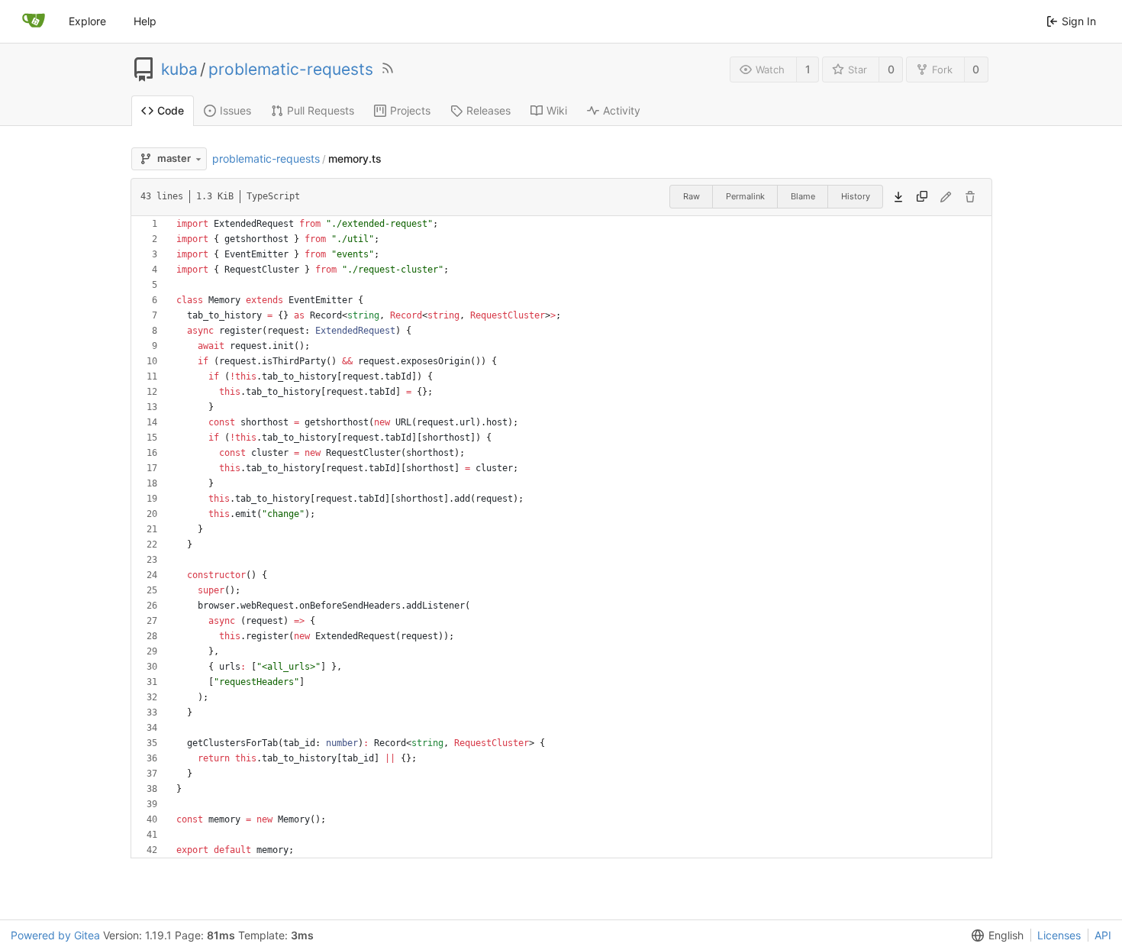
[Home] (33, 21)
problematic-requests (290, 69)
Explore (87, 21)
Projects (410, 110)
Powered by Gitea (55, 935)
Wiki (556, 110)
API (1103, 935)
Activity (621, 110)
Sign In (1079, 21)
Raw (691, 196)
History (855, 196)
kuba (179, 69)
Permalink (745, 196)
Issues (235, 110)
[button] (995, 935)
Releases (488, 110)
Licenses (1059, 935)
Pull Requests (320, 110)
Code (170, 110)
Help (145, 21)
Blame (803, 196)
